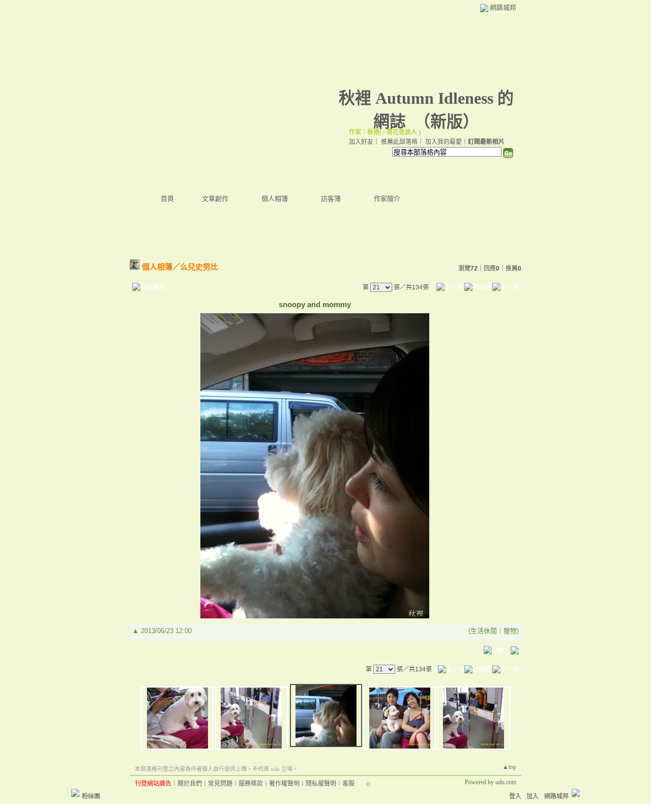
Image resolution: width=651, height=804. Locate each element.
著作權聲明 (284, 783)
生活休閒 (483, 631)
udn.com (505, 782)
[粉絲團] (75, 793)
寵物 (510, 631)
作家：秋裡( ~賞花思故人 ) (385, 132)
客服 (348, 783)
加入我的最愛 (443, 141)
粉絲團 (91, 796)
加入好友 (361, 141)
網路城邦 (503, 7)
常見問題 (220, 783)
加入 (532, 796)
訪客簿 (331, 198)
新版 (446, 121)
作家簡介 (387, 198)
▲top (509, 766)
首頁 (167, 198)
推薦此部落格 (399, 141)
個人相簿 (274, 198)
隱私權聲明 (321, 783)
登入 (515, 796)
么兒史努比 (199, 266)
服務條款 (251, 783)
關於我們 (189, 783)
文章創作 (215, 198)
